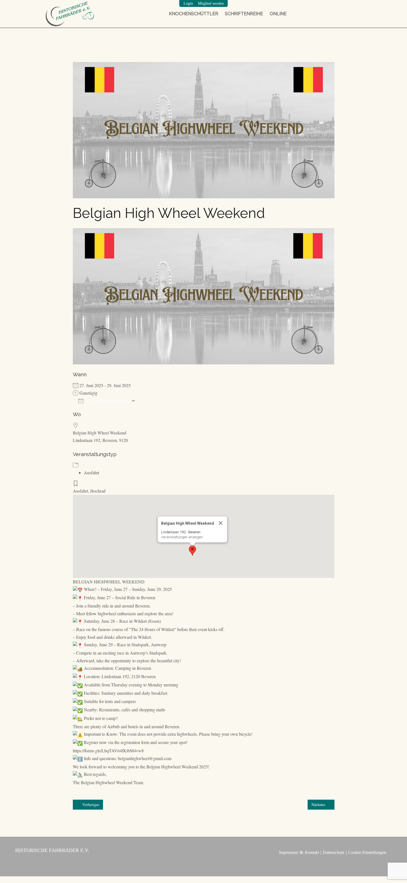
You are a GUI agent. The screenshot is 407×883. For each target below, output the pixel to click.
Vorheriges (90, 804)
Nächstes (318, 804)
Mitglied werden (211, 3)
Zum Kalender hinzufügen (107, 400)
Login (188, 3)
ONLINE (278, 13)
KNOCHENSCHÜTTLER (193, 13)
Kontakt (312, 852)
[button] (192, 550)
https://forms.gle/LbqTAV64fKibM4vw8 (108, 750)
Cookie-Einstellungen (367, 852)
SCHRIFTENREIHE (244, 13)
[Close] (220, 523)
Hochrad (97, 491)
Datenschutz (333, 852)
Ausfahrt (91, 472)
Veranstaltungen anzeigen (182, 537)
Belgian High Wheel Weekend (99, 433)
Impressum (288, 852)
